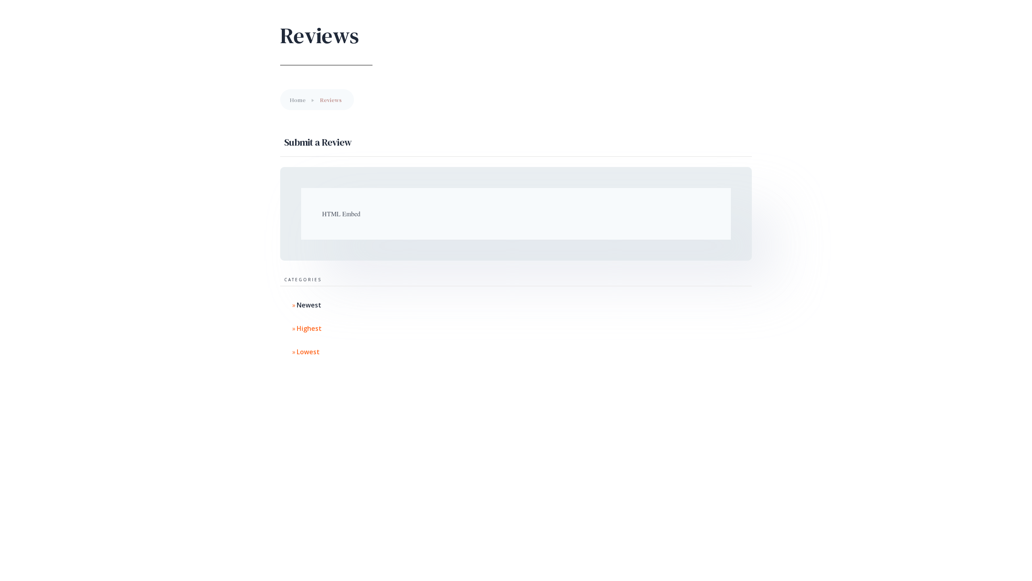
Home (298, 100)
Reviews (331, 100)
